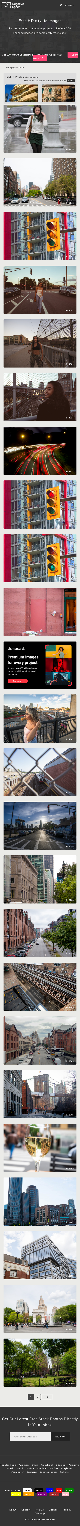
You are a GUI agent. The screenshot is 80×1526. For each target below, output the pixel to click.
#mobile (42, 1468)
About (12, 1509)
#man (35, 1464)
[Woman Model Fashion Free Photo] (40, 321)
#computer (17, 1471)
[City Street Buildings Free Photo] (40, 1071)
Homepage (10, 67)
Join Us (40, 1509)
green (69, 1490)
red (59, 1490)
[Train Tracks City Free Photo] (40, 964)
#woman (23, 1464)
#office (30, 1468)
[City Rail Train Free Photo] (40, 750)
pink (65, 1494)
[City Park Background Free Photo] (40, 1286)
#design (61, 1464)
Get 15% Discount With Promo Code (49, 80)
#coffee (53, 1468)
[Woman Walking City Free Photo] (40, 106)
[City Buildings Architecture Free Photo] (40, 1233)
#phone (64, 1471)
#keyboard (67, 1468)
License (53, 1509)
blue (49, 1490)
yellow (16, 1494)
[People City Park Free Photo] (40, 1340)
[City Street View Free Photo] (40, 160)
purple (42, 1494)
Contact (26, 1509)
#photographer (48, 1471)
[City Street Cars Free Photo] (40, 857)
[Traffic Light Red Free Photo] (40, 482)
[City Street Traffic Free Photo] (40, 1179)
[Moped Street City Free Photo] (40, 589)
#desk (10, 1468)
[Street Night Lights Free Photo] (40, 428)
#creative (73, 1464)
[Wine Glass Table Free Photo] (40, 1125)
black (39, 1490)
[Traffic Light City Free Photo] (40, 213)
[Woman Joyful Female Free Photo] (40, 374)
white (27, 1490)
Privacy (67, 1509)
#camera (32, 1471)
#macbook (47, 1464)
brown (54, 1494)
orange (29, 1494)
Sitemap (40, 1513)
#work (20, 1468)
